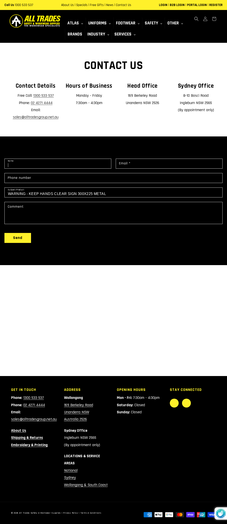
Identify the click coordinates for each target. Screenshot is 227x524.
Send (17, 237)
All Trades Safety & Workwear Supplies (40, 513)
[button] (196, 18)
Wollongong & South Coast (86, 484)
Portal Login (197, 5)
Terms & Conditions (90, 513)
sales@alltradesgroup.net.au (36, 117)
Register (216, 5)
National (71, 470)
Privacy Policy (70, 513)
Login (163, 5)
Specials (82, 5)
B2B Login (177, 5)
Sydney (70, 477)
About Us (67, 5)
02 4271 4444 (42, 102)
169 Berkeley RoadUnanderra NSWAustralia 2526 (78, 412)
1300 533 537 (24, 5)
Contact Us (123, 5)
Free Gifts (97, 5)
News (110, 5)
